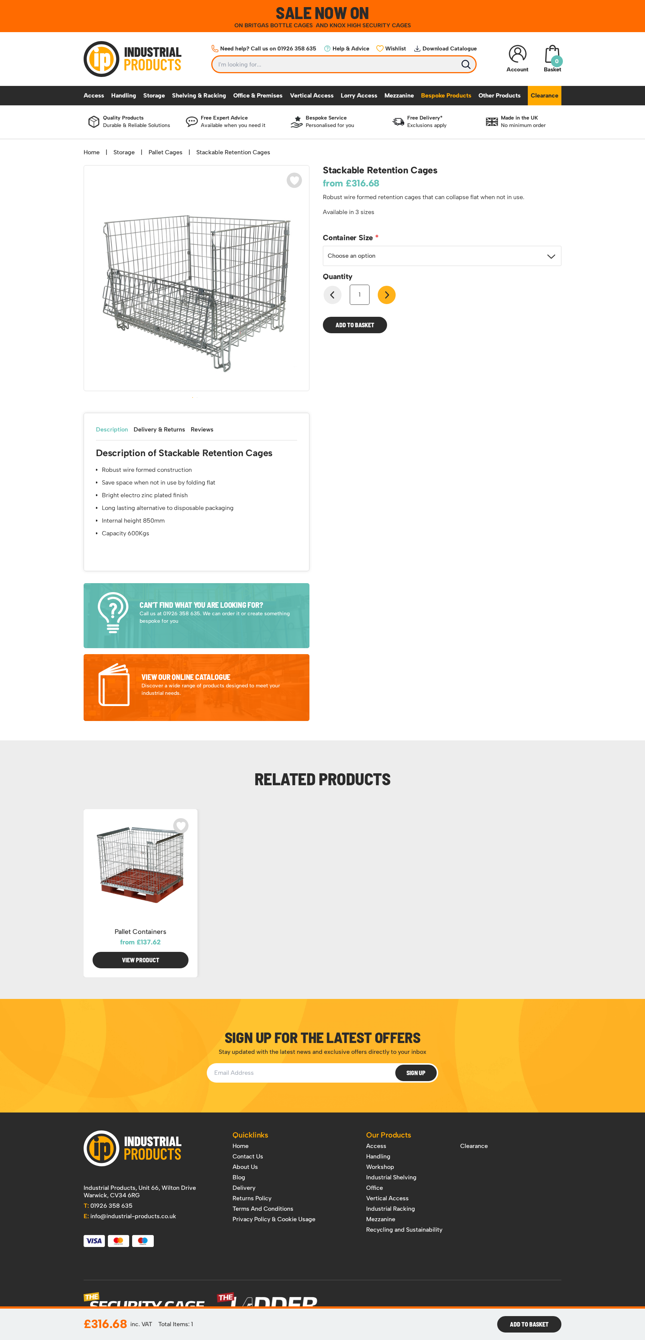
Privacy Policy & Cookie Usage (274, 1219)
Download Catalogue (450, 48)
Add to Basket (355, 324)
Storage (154, 95)
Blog (239, 1177)
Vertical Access (312, 95)
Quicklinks (250, 1134)
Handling (123, 95)
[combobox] (442, 256)
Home (92, 152)
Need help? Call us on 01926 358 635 (268, 48)
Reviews (202, 429)
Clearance (544, 95)
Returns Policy (252, 1198)
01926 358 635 (108, 1205)
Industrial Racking (390, 1208)
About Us (245, 1166)
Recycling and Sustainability (404, 1229)
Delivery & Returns (159, 429)
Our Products (388, 1134)
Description (112, 429)
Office (374, 1187)
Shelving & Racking (199, 95)
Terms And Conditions (263, 1208)
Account (518, 69)
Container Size (349, 237)
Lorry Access (359, 95)
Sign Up (416, 1072)
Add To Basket (529, 1324)
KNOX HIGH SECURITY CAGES (370, 25)
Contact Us (248, 1156)
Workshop (380, 1166)
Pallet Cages (166, 152)
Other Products (500, 95)
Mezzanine (399, 95)
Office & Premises (258, 95)
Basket (552, 65)
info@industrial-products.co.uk (130, 1216)
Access (94, 95)
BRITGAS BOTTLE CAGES (279, 25)
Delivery (244, 1187)
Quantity (337, 276)
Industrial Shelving (391, 1177)
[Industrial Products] (132, 1148)
